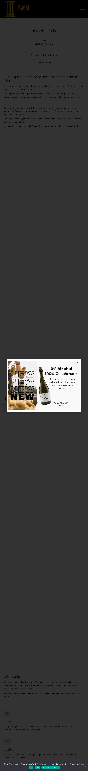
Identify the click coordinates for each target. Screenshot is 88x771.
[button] (77, 362)
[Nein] (85, 766)
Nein (37, 767)
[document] (44, 385)
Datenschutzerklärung (51, 767)
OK (31, 767)
